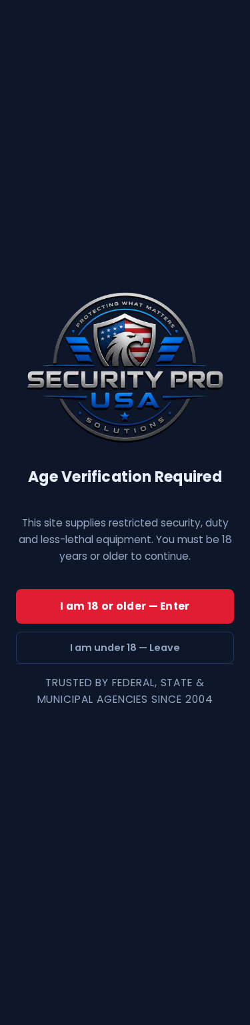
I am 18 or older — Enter (124, 606)
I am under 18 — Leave (125, 647)
